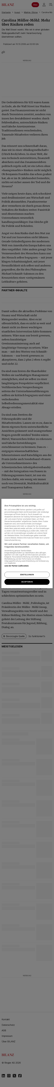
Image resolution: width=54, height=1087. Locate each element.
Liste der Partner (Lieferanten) (16, 566)
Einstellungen (27, 575)
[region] (27, 543)
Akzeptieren (27, 582)
